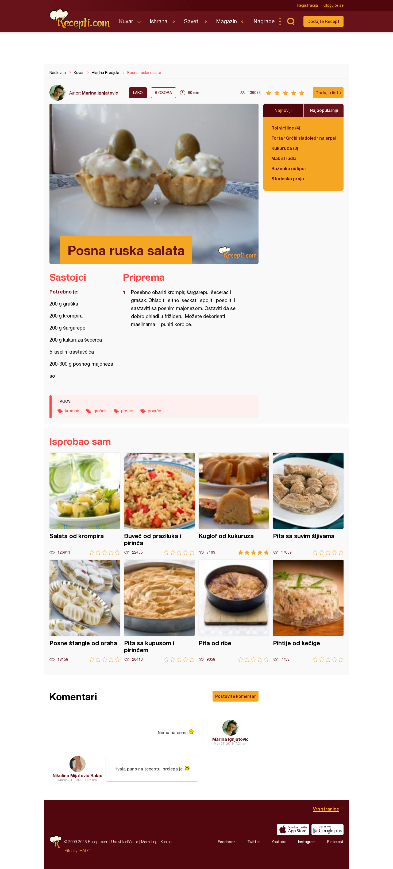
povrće (154, 410)
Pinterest (335, 842)
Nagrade (264, 21)
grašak (100, 410)
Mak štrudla (283, 158)
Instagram (306, 842)
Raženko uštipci (288, 168)
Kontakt (166, 841)
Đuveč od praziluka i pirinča (159, 504)
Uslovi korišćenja (124, 841)
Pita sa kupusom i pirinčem (159, 611)
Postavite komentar (235, 696)
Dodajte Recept (323, 21)
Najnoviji (283, 110)
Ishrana (158, 21)
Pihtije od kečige (308, 611)
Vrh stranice (326, 808)
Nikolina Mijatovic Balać (77, 775)
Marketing (149, 841)
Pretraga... (290, 21)
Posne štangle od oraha (84, 611)
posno (127, 410)
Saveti (191, 21)
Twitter (253, 842)
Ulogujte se (333, 5)
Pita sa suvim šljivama (308, 504)
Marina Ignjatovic (100, 92)
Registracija (307, 5)
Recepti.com (80, 19)
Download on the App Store (293, 829)
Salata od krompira (84, 504)
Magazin (226, 21)
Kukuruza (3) (284, 148)
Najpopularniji (324, 110)
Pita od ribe (234, 611)
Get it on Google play (327, 829)
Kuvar (126, 21)
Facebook (227, 842)
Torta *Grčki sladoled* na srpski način (303, 137)
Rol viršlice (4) (285, 127)
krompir (72, 410)
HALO (84, 850)
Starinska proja (287, 178)
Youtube (279, 842)
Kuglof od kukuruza (234, 504)
